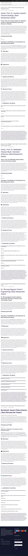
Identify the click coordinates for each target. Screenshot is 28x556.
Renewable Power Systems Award (16, 277)
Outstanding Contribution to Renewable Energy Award (14, 399)
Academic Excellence (11, 10)
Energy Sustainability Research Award (10, 273)
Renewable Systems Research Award (20, 137)
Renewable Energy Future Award (21, 516)
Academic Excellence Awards (6, 2)
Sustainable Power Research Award (5, 139)
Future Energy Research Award (12, 274)
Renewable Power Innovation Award (7, 277)
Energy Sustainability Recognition (9, 133)
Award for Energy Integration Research (13, 270)
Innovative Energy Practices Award (13, 398)
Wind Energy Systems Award (13, 139)
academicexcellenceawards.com (9, 534)
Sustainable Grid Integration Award (5, 520)
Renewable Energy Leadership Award (5, 517)
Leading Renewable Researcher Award (22, 275)
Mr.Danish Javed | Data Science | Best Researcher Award (13, 405)
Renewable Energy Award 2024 (4, 276)
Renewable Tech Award (19, 518)
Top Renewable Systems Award (8, 279)
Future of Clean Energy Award (19, 274)
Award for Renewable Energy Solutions (20, 393)
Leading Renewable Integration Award (12, 275)
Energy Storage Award (19, 514)
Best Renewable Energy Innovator (21, 271)
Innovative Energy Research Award (22, 398)
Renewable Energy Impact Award (5, 135)
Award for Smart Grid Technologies (13, 394)
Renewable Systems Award (12, 518)
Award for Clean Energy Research (21, 392)
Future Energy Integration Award (23, 397)
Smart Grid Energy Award (14, 138)
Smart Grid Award (24, 518)
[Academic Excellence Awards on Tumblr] (20, 531)
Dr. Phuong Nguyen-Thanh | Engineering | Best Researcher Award (13, 291)
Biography (4, 270)
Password (16, 543)
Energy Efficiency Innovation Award (9, 396)
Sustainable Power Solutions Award (21, 401)
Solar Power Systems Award (19, 519)
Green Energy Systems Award (6, 134)
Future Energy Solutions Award (17, 133)
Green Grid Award (13, 515)
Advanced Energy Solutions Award (13, 392)
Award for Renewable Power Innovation (8, 131)
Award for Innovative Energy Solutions (10, 393)
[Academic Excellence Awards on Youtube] (15, 532)
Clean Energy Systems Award (19, 132)
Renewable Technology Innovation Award (6, 138)
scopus (2, 175)
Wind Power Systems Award (21, 520)
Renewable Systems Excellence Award (11, 137)
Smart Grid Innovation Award (4, 519)
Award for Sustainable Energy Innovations (18, 131)
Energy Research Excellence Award (11, 514)
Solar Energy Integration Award (21, 138)
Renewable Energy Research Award (8, 136)
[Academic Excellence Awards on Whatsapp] (25, 531)
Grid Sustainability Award (18, 515)
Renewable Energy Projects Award (19, 400)
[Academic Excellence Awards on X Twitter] (17, 531)
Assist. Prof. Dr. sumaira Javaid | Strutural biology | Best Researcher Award (13, 15)
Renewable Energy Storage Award (14, 517)
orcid (1, 38)
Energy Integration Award (4, 514)
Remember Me (17, 546)
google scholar (2, 39)
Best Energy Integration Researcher (12, 271)
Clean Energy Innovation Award (12, 132)
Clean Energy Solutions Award (19, 272)
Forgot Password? (16, 551)
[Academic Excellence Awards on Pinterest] (18, 531)
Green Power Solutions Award (13, 134)
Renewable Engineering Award (22, 517)
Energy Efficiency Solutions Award (18, 396)
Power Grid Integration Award (21, 134)
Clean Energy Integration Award (12, 513)
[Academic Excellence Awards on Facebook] (15, 531)
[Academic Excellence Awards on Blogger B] (22, 531)
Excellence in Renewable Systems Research (13, 397)
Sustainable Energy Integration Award (12, 401)
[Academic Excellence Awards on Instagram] (24, 531)
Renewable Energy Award (4, 516)
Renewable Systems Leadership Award (19, 278)
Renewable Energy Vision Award (16, 136)
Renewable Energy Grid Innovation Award (14, 276)
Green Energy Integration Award (5, 398)
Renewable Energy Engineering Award (12, 516)
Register (15, 550)
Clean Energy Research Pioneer (12, 272)
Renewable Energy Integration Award (13, 135)
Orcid (1, 313)
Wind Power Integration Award (20, 139)
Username (17, 540)
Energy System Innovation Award (19, 273)
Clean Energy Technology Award (14, 395)
